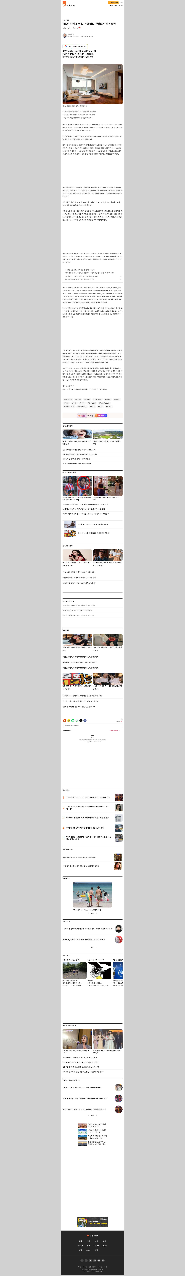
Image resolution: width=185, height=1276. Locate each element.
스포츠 (88, 1250)
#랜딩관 (66, 403)
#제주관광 (87, 399)
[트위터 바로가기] (86, 1260)
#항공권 (100, 407)
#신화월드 (107, 399)
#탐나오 (92, 407)
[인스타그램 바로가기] (94, 1260)
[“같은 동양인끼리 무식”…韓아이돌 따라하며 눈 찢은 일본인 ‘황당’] (119, 1098)
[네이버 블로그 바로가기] (103, 1260)
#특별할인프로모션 (104, 403)
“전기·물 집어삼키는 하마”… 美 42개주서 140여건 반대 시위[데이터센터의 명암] (89, 273)
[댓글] (78, 28)
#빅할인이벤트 (97, 399)
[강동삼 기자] (65, 35)
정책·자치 (80, 1246)
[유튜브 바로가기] (90, 1260)
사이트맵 (100, 1267)
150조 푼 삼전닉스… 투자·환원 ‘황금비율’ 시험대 (79, 270)
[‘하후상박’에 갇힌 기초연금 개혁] (119, 929)
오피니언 (65, 921)
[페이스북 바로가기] (82, 1260)
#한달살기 (116, 399)
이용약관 (84, 1267)
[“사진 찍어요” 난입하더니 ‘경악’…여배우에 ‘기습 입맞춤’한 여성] (119, 1109)
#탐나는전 (108, 407)
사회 (88, 1241)
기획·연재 (65, 955)
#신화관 (82, 403)
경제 (96, 1241)
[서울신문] (68, 3)
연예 (96, 1250)
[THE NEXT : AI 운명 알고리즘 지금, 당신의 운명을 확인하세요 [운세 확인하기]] (93, 415)
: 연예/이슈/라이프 (70, 1080)
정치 (80, 1241)
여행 (67, 20)
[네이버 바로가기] (98, 1260)
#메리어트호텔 (92, 403)
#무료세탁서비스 (82, 407)
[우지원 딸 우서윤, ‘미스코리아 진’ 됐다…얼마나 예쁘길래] (119, 1087)
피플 (80, 1250)
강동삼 (69, 34)
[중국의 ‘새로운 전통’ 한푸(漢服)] (119, 940)
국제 (104, 1241)
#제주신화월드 (68, 399)
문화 (64, 20)
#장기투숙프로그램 (69, 407)
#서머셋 (74, 403)
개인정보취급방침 (92, 1267)
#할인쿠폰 (78, 399)
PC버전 (105, 1267)
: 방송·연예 (68, 1026)
